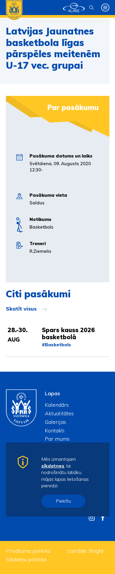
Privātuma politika (28, 550)
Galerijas (55, 422)
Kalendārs (57, 404)
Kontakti (55, 430)
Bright (96, 550)
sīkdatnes (52, 466)
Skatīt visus (21, 309)
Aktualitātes (59, 413)
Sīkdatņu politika (26, 559)
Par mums (57, 438)
